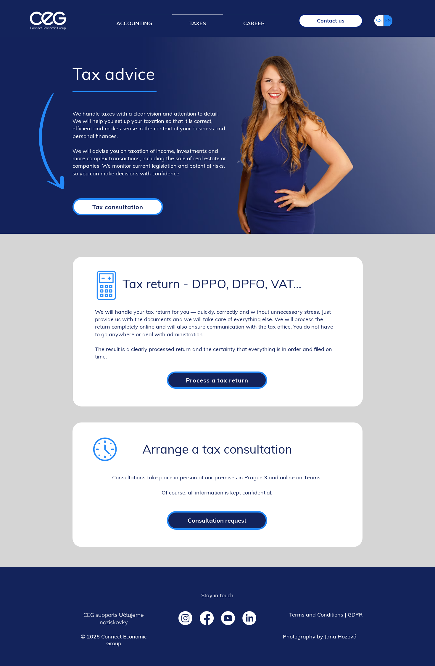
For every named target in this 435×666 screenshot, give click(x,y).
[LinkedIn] (249, 618)
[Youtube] (228, 618)
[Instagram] (185, 618)
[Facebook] (207, 618)
